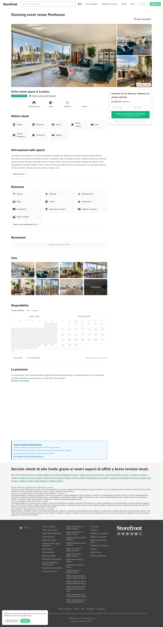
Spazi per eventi (49, 540)
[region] (59, 414)
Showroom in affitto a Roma (75, 566)
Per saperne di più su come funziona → (29, 456)
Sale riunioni (47, 549)
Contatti (93, 530)
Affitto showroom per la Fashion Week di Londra (76, 595)
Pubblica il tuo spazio (99, 533)
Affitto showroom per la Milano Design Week (76, 601)
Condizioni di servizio (99, 545)
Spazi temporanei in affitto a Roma (74, 533)
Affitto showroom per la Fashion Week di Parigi (76, 582)
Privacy (93, 549)
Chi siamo (94, 526)
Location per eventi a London (91, 475)
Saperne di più (11, 621)
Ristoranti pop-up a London (97, 478)
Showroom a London (51, 475)
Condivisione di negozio (52, 568)
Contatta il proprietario (20, 380)
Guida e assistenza (98, 556)
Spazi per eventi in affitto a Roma (74, 555)
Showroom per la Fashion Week (73, 571)
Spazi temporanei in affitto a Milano (74, 527)
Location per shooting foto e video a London (128, 478)
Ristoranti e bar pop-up (51, 559)
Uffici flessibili (48, 552)
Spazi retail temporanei (52, 533)
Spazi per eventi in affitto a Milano (74, 549)
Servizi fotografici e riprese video (50, 563)
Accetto (25, 621)
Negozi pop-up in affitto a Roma (76, 544)
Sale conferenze (49, 556)
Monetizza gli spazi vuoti (98, 541)
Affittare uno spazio (98, 537)
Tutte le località (48, 526)
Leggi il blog (95, 552)
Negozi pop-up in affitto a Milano (76, 538)
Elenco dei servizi (49, 571)
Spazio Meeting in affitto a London (48, 481)
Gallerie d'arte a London (54, 478)
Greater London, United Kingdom (44, 96)
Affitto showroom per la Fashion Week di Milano (76, 577)
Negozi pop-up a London (32, 475)
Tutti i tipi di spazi (49, 530)
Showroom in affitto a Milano (75, 560)
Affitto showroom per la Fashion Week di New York (76, 589)
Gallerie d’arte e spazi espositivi (51, 544)
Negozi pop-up (48, 537)
